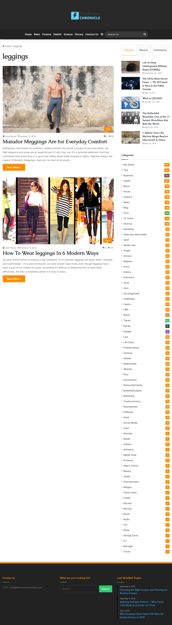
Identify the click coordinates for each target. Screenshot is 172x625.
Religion (127, 487)
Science (68, 34)
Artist (126, 417)
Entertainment (131, 481)
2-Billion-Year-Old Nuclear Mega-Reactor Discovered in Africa (155, 136)
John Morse (10, 136)
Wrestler (128, 433)
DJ (124, 540)
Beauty (127, 471)
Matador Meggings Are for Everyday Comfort (55, 141)
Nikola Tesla (129, 455)
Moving (127, 508)
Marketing (128, 396)
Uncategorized (131, 293)
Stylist (126, 476)
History (79, 34)
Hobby (127, 498)
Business (128, 175)
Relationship (130, 363)
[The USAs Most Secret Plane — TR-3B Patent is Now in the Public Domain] (130, 83)
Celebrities (129, 298)
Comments (160, 50)
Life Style (128, 342)
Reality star (129, 245)
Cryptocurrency (132, 401)
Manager (128, 546)
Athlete (127, 358)
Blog (125, 207)
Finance (46, 34)
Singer (126, 250)
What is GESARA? (152, 98)
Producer (128, 460)
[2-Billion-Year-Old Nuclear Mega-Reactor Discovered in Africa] (130, 137)
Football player (131, 347)
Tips (125, 170)
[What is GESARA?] (130, 103)
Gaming (127, 353)
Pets (125, 374)
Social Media (130, 422)
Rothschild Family (132, 385)
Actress (127, 256)
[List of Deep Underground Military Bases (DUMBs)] (130, 67)
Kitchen (127, 503)
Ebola (126, 530)
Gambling (128, 229)
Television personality (135, 234)
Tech (126, 213)
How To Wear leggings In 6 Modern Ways (50, 253)
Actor (126, 266)
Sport (126, 239)
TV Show (128, 218)
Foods (126, 325)
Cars (125, 288)
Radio (126, 519)
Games (127, 331)
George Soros (130, 535)
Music (126, 186)
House (126, 191)
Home (28, 34)
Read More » (14, 167)
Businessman (130, 406)
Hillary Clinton (130, 465)
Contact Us (91, 34)
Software (128, 449)
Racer (126, 514)
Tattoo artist (130, 492)
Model (126, 439)
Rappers (127, 261)
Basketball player (132, 390)
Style (126, 282)
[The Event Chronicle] (85, 16)
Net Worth (128, 164)
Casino (127, 304)
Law (125, 337)
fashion (127, 444)
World (126, 315)
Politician (128, 412)
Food (126, 428)
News (37, 34)
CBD (125, 309)
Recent (143, 50)
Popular (129, 50)
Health (57, 34)
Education (128, 277)
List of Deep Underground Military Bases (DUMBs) (154, 66)
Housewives (130, 379)
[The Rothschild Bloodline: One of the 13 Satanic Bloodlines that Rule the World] (130, 118)
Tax (125, 524)
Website (127, 369)
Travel (126, 320)
